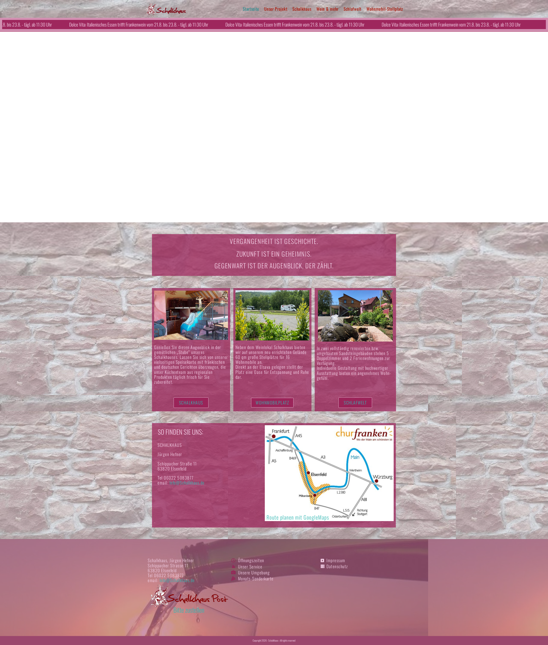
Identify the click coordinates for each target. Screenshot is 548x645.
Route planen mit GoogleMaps (298, 517)
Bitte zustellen (188, 610)
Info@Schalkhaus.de (187, 482)
